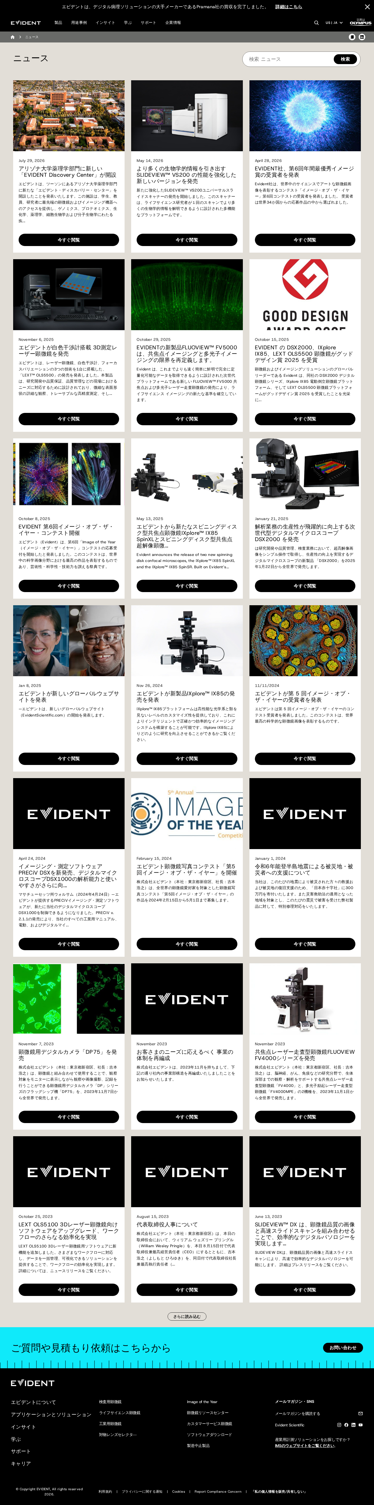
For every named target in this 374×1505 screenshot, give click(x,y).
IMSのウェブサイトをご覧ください (304, 1445)
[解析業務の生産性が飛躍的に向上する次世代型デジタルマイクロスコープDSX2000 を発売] (305, 473)
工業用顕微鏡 (110, 1423)
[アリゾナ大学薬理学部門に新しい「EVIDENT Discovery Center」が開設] (69, 115)
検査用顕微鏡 (110, 1401)
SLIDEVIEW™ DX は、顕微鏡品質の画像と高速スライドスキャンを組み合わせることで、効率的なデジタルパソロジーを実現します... (305, 1234)
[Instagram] (339, 1426)
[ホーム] (12, 37)
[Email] (360, 1414)
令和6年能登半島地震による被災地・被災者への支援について (304, 869)
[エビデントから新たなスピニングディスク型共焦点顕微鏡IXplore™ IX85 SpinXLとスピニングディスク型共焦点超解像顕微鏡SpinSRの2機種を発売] (187, 473)
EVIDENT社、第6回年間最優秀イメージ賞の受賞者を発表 (304, 171)
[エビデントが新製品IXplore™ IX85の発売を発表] (187, 640)
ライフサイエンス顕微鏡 (119, 1412)
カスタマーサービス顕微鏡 (209, 1423)
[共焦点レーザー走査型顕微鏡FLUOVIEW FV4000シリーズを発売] (305, 998)
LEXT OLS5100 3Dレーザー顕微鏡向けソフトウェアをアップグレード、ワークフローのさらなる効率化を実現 (69, 1230)
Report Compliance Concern (218, 1491)
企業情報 (173, 22)
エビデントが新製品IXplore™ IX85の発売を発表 (186, 696)
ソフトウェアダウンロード (209, 1434)
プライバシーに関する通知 (142, 1491)
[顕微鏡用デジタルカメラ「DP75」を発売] (69, 998)
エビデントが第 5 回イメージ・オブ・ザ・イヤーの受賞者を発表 (303, 696)
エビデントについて (33, 1402)
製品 (58, 22)
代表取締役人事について (167, 1224)
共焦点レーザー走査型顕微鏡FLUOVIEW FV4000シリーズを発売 (305, 1055)
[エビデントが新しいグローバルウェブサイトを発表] (69, 640)
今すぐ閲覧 (69, 240)
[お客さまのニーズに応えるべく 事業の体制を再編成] (187, 998)
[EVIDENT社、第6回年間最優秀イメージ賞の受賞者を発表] (305, 115)
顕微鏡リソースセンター (207, 1412)
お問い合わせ (343, 1347)
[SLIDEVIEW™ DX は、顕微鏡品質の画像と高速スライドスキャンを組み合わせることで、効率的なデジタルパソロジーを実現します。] (305, 1171)
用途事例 (79, 22)
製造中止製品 (198, 1445)
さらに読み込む (187, 1316)
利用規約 (105, 1491)
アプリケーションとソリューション (51, 1414)
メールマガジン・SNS (295, 1401)
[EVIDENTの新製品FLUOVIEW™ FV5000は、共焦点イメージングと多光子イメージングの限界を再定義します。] (187, 294)
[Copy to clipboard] (352, 37)
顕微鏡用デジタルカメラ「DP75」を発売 (68, 1055)
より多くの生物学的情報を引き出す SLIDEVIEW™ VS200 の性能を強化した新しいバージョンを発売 (186, 174)
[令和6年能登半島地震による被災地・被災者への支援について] (305, 813)
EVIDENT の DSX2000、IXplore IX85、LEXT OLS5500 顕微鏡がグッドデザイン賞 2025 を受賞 (304, 353)
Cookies (178, 1491)
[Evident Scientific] (26, 22)
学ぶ (128, 22)
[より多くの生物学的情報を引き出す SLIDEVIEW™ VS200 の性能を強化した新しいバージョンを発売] (187, 115)
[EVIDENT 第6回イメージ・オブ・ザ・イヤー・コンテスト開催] (69, 473)
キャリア (21, 1463)
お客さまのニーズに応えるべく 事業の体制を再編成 (185, 1055)
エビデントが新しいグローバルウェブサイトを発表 (69, 696)
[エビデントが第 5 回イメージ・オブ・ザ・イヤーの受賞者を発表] (305, 640)
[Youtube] (360, 1426)
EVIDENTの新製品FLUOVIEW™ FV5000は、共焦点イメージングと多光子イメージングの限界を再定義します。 (187, 353)
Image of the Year (202, 1401)
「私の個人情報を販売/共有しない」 (279, 1491)
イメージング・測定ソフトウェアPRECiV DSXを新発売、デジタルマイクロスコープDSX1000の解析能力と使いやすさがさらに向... (68, 876)
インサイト (105, 22)
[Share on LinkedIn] (362, 37)
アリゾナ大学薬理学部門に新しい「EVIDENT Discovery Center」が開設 (68, 171)
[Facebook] (346, 1426)
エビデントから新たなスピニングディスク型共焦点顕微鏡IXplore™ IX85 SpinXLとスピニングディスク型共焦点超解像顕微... (187, 536)
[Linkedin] (353, 1426)
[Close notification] (367, 7)
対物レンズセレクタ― (118, 1434)
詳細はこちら (288, 7)
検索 (345, 59)
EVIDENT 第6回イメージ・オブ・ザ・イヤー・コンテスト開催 (66, 530)
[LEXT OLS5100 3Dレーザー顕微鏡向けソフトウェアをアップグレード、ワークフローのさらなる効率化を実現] (69, 1171)
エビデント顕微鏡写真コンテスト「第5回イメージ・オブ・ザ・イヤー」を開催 (187, 869)
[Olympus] (361, 24)
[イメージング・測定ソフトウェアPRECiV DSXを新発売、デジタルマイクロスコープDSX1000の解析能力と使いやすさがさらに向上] (69, 813)
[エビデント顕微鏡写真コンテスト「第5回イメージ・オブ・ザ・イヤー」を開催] (187, 813)
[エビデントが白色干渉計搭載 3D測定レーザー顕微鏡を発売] (69, 294)
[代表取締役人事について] (187, 1171)
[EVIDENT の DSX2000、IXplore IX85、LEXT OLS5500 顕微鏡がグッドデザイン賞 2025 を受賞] (305, 294)
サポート (149, 22)
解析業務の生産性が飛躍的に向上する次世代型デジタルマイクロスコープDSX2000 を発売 (305, 533)
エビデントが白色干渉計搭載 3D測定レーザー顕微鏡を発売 (68, 350)
